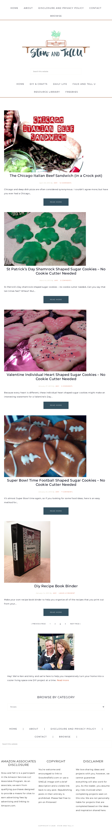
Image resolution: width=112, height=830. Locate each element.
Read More (56, 202)
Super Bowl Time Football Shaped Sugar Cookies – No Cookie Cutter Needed (56, 482)
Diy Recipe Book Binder (56, 586)
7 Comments (66, 492)
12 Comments (65, 183)
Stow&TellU (56, 44)
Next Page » (75, 624)
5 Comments (65, 280)
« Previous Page (38, 624)
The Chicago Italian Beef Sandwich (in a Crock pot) (56, 175)
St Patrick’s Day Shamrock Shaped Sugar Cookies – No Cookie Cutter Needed (56, 271)
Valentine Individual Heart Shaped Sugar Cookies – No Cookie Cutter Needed (56, 377)
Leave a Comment (67, 593)
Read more (63, 680)
